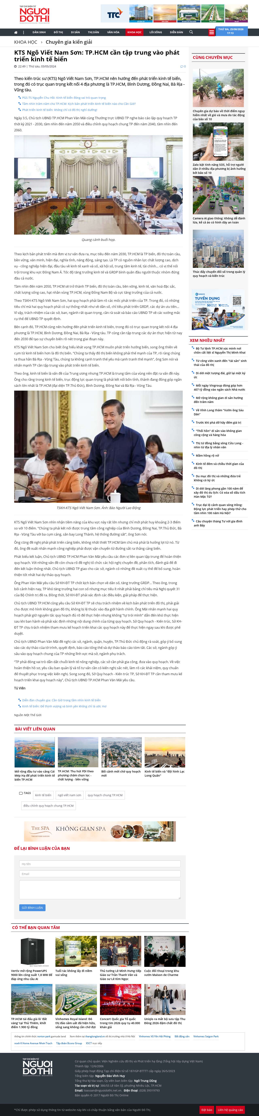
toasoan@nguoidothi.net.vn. (103, 1090)
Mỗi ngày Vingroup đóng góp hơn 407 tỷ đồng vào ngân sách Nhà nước (219, 387)
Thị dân (93, 32)
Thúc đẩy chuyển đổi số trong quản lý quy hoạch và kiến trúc (219, 274)
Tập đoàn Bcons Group (69, 1043)
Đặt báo (207, 1110)
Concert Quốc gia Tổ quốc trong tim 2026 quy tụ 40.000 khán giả (120, 1023)
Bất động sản (182, 1036)
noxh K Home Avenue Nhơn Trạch (33, 1043)
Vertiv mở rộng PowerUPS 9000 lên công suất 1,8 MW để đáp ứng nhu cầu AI (31, 975)
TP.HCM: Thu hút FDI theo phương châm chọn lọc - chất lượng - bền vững (76, 775)
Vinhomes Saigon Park (206, 1036)
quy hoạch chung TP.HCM (105, 795)
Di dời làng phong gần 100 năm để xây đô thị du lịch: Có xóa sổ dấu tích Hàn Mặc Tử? (219, 492)
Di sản (75, 32)
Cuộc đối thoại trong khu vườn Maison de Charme (161, 973)
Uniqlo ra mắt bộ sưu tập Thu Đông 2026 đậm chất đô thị (164, 1021)
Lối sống (156, 32)
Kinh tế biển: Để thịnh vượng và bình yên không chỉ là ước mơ (64, 706)
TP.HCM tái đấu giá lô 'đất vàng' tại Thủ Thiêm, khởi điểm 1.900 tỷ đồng (29, 1023)
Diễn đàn (176, 32)
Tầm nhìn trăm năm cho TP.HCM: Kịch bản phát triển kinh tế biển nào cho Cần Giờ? (79, 104)
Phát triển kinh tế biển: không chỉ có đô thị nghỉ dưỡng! (59, 110)
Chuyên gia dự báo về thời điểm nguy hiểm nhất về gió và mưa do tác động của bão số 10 (219, 115)
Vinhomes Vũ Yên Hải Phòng (155, 1036)
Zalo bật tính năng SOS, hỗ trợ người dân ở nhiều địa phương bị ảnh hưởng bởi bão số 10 (219, 169)
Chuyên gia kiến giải (68, 41)
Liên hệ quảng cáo (230, 1110)
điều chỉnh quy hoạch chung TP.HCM (48, 806)
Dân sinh (39, 32)
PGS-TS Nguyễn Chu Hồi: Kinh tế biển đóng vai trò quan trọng (64, 98)
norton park (43, 1036)
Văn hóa (113, 32)
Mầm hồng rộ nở (207, 455)
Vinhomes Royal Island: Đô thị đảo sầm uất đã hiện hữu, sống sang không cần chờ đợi (75, 1023)
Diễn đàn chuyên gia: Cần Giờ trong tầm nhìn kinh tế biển (61, 700)
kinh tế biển (43, 795)
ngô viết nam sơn (69, 795)
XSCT (89, 1043)
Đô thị (58, 32)
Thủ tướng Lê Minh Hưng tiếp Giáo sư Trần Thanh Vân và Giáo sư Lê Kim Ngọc (120, 975)
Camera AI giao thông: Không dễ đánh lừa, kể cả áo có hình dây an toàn (219, 220)
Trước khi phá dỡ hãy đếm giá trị (218, 422)
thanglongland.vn (95, 1036)
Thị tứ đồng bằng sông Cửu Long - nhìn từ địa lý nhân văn (218, 445)
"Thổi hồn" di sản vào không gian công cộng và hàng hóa (218, 433)
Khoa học (134, 32)
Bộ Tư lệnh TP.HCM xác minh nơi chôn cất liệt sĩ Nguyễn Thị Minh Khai (219, 350)
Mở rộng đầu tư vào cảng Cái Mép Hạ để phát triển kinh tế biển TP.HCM (35, 775)
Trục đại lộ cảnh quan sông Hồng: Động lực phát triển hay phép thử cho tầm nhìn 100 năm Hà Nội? (220, 509)
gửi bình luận (32, 908)
